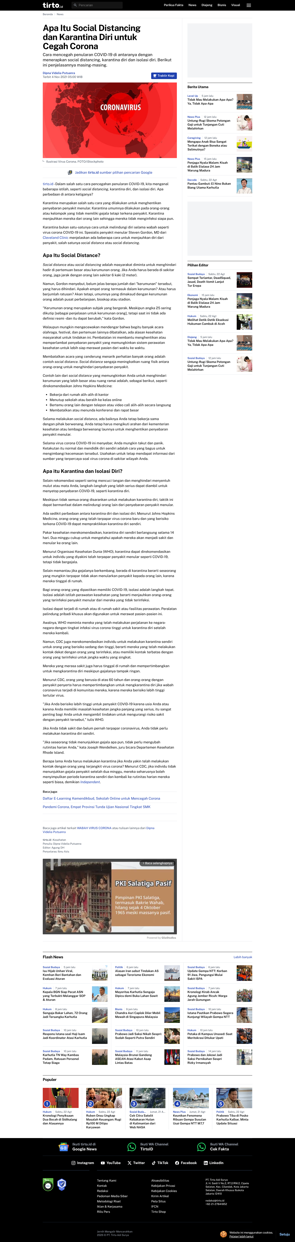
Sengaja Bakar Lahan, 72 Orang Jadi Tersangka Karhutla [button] (65, 1015)
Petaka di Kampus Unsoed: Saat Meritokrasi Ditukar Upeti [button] (209, 1036)
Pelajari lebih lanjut (242, 1236)
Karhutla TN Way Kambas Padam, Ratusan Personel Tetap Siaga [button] (61, 1059)
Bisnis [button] (222, 5)
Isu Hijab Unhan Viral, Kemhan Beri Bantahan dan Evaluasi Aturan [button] (62, 975)
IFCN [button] (154, 1206)
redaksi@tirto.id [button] (215, 1200)
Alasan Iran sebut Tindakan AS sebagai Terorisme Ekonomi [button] (137, 973)
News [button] (193, 5)
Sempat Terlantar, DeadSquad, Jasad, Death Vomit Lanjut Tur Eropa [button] (209, 282)
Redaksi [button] (102, 1191)
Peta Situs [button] (158, 1201)
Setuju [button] (284, 1234)
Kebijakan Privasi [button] (163, 1186)
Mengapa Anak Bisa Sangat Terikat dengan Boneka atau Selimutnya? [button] (207, 145)
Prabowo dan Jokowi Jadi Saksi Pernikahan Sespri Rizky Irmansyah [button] (204, 1059)
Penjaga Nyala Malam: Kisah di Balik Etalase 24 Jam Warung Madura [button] (207, 166)
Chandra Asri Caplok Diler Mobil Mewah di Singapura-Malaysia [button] (137, 1015)
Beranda (48, 14)
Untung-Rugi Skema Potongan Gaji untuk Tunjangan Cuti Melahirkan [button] (208, 124)
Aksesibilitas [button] (160, 1180)
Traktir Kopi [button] (166, 76)
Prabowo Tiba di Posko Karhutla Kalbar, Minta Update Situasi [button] (232, 1119)
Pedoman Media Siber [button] (112, 1196)
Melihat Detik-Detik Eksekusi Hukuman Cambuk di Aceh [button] (207, 322)
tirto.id (48, 184)
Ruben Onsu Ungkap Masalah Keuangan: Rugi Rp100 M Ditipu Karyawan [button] (103, 1121)
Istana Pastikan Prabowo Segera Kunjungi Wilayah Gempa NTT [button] (210, 1015)
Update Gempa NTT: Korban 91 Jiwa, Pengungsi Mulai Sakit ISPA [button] (207, 975)
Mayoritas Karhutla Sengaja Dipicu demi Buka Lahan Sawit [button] (136, 994)
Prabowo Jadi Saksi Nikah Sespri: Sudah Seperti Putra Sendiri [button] (138, 1036)
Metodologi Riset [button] (109, 1201)
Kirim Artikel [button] (160, 1196)
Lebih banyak (243, 957)
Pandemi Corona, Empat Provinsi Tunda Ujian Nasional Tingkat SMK (97, 807)
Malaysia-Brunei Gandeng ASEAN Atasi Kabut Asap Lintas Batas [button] (133, 1059)
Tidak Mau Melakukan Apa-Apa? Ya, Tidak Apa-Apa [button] (210, 101)
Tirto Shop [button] (158, 1212)
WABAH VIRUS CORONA (94, 828)
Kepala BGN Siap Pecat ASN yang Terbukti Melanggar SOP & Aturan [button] (64, 996)
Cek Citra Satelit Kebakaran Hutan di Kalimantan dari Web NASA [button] (142, 1121)
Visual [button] (235, 5)
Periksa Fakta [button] (173, 5)
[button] (53, 5)
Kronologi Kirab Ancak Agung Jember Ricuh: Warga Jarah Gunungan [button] (207, 996)
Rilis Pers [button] (103, 1212)
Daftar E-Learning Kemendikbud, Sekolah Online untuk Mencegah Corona (101, 798)
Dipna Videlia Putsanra (59, 73)
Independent (90, 782)
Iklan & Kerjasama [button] (109, 1206)
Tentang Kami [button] (106, 1180)
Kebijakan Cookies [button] (164, 1191)
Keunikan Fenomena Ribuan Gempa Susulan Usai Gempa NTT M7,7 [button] (189, 1119)
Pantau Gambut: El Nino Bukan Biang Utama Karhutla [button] (209, 185)
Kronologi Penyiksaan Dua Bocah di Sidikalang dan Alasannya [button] (60, 1119)
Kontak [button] (102, 1186)
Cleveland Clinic (55, 238)
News (60, 14)
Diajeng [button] (206, 5)
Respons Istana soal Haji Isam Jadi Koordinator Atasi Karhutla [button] (65, 1036)
